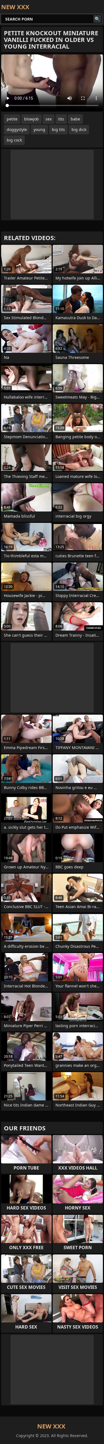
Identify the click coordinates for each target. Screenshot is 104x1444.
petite (12, 119)
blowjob (31, 119)
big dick (79, 129)
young (39, 129)
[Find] (97, 19)
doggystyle (17, 129)
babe (75, 119)
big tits (58, 129)
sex (48, 119)
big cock (14, 140)
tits (61, 119)
